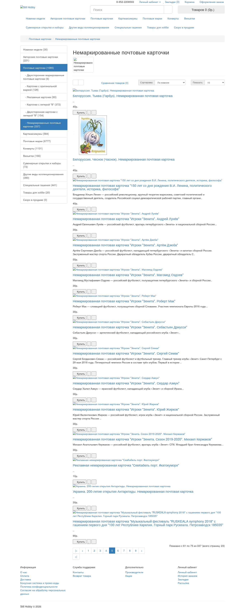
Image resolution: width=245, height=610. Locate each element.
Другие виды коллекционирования (89, 27)
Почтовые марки (152, 18)
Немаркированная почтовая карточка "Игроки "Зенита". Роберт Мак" (124, 301)
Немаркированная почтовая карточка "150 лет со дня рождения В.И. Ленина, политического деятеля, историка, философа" (142, 187)
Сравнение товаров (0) (114, 83)
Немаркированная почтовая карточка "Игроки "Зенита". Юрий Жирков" (126, 409)
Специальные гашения (128, 27)
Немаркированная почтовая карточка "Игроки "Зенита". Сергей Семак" (126, 353)
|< (76, 550)
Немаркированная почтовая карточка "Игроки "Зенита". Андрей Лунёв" (126, 218)
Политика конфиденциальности (39, 586)
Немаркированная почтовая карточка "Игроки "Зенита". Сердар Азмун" (126, 383)
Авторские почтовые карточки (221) (40, 58)
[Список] (75, 82)
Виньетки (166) (32, 156)
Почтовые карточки (102, 18)
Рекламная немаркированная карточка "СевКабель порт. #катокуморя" (126, 465)
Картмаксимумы (127, 18)
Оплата (24, 575)
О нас (23, 572)
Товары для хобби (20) (36, 192)
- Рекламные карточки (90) (39, 97)
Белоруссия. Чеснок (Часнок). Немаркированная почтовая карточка (124, 159)
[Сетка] (81, 82)
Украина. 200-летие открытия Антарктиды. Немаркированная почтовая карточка (133, 491)
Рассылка (183, 583)
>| (76, 556)
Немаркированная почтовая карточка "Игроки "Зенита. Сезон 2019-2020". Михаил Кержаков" (142, 439)
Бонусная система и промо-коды (39, 583)
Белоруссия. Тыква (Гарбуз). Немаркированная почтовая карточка (123, 95)
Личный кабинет (187, 572)
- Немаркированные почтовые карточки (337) (42, 124)
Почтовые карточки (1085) (38, 68)
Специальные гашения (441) (40, 185)
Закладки (183, 579)
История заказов (187, 575)
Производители (134, 572)
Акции (128, 575)
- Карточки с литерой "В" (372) (42, 104)
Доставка (25, 579)
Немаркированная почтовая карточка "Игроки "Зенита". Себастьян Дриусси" (130, 327)
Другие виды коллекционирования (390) (43, 175)
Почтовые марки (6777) (37, 141)
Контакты (78, 572)
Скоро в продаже (184, 27)
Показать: (198, 82)
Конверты (173, 18)
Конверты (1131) (33, 148)
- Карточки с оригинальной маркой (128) (40, 87)
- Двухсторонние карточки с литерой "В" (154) (40, 113)
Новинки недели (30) (35, 49)
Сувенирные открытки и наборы (44, 27)
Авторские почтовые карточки (67, 18)
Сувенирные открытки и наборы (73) (42, 164)
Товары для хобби (158, 27)
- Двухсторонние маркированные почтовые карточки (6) (43, 76)
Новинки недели (35, 18)
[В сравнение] (93, 112)
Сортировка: (146, 82)
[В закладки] (89, 112)
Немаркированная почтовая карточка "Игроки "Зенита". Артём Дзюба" (125, 244)
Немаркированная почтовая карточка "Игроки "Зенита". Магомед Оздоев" (128, 274)
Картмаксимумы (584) (36, 133)
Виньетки (189, 18)
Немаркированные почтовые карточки (77, 39)
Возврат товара (82, 575)
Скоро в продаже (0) (35, 200)
